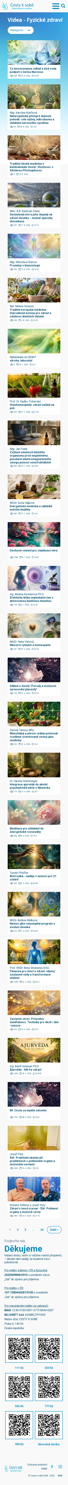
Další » (54, 1229)
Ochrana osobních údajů (37, 1466)
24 (42, 1229)
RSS (60, 1475)
